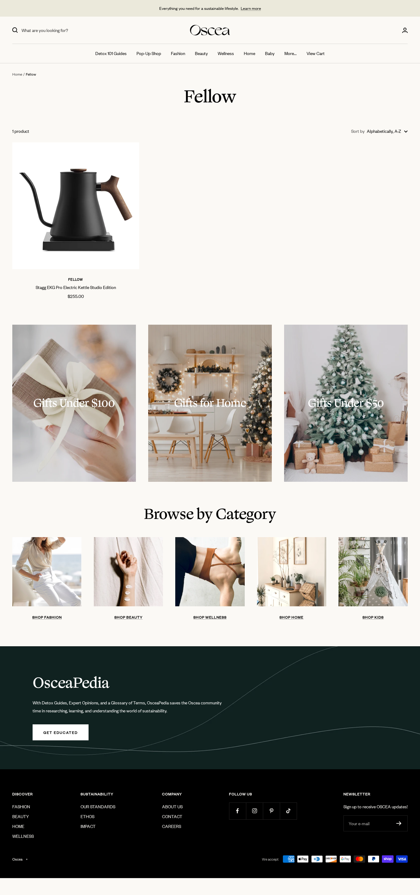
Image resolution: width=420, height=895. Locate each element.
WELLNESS (23, 836)
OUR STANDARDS (98, 806)
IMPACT (88, 826)
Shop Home (291, 617)
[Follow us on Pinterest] (271, 810)
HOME (18, 826)
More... (290, 53)
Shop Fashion (47, 617)
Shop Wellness (210, 617)
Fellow (75, 279)
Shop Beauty (128, 617)
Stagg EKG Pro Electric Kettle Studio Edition (76, 287)
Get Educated (60, 732)
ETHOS (87, 816)
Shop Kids (373, 617)
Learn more (251, 8)
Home (249, 53)
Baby (270, 53)
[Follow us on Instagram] (254, 810)
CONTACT (172, 816)
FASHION (21, 806)
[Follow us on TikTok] (288, 810)
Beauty (201, 53)
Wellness (226, 53)
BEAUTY (20, 816)
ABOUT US (172, 806)
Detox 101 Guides (111, 53)
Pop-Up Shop (149, 53)
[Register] (399, 823)
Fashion (178, 53)
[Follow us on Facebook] (237, 810)
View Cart (316, 53)
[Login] (405, 30)
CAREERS (171, 826)
